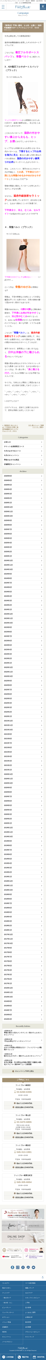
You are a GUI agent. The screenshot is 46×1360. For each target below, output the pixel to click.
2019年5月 (8, 859)
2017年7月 (8, 957)
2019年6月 (8, 854)
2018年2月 (8, 925)
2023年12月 (8, 614)
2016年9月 (8, 1001)
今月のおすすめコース (12, 451)
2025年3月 (8, 547)
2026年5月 (8, 485)
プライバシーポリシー (32, 1332)
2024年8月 (8, 578)
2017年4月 (8, 970)
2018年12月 (8, 881)
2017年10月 (8, 943)
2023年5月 (8, 645)
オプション (5, 1317)
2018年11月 (8, 885)
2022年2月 (8, 712)
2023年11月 (8, 618)
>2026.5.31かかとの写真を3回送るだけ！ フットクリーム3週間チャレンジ (22, 1047)
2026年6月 (8, 480)
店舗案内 (5, 1327)
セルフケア (28, 1293)
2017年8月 (8, 952)
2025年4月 (8, 543)
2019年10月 (8, 836)
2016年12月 (8, 988)
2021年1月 (8, 770)
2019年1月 (8, 877)
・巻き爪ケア (6, 1298)
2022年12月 (8, 667)
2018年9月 (8, 894)
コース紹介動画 (30, 1283)
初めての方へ (6, 1288)
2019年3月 (8, 868)
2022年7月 (8, 690)
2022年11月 (8, 672)
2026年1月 (8, 503)
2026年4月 (8, 489)
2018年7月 (8, 903)
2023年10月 (8, 623)
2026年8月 (8, 476)
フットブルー (23, 7)
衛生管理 (28, 1322)
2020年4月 (8, 810)
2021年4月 (8, 756)
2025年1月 (8, 556)
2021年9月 (8, 734)
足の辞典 (28, 1307)
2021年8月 (8, 738)
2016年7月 (8, 1010)
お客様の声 (28, 1317)
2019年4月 (8, 863)
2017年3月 (8, 974)
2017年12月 (8, 934)
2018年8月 (8, 899)
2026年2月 (8, 498)
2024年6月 (8, 587)
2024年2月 (8, 605)
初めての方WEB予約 (24, 1103)
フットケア (5, 1293)
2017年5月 (8, 966)
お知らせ (7, 442)
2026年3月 (8, 494)
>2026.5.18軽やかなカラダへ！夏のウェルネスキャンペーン (22, 1055)
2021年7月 (8, 743)
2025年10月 (8, 516)
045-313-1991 (24, 1152)
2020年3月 (8, 814)
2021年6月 (8, 747)
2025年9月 (8, 520)
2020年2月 (8, 819)
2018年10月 (8, 890)
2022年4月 (8, 703)
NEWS (4, 1332)
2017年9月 (8, 948)
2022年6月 (8, 694)
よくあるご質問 (30, 1312)
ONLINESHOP (43, 7)
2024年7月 (8, 583)
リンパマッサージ (8, 1312)
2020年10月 (8, 783)
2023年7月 (8, 636)
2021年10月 (8, 730)
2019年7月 (8, 850)
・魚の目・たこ (7, 1302)
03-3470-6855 (24, 1122)
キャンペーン (6, 1337)
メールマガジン (7, 1342)
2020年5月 (8, 805)
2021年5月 (8, 752)
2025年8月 (8, 525)
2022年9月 (8, 681)
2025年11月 (8, 511)
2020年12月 (8, 774)
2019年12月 (8, 828)
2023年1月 (8, 663)
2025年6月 (8, 534)
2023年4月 (8, 649)
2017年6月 (8, 961)
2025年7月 (8, 529)
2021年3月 (8, 761)
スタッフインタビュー (32, 1298)
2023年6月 (8, 641)
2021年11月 (8, 725)
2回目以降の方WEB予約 (24, 1107)
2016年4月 (8, 1019)
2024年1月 (8, 609)
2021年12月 (8, 721)
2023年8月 (8, 632)
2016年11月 (8, 992)
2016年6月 (8, 1015)
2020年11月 (8, 779)
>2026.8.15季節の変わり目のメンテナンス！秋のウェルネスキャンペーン (22, 1033)
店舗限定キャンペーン (12, 464)
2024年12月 (8, 560)
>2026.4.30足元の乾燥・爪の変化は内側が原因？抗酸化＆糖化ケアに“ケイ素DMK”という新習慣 (22, 1062)
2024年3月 (8, 600)
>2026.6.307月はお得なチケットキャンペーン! (17, 1040)
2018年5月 (8, 912)
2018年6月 (8, 908)
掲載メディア (29, 1288)
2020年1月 (8, 823)
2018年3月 (8, 921)
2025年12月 (8, 507)
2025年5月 (8, 538)
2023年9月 (8, 627)
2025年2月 (8, 552)
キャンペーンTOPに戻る (24, 1071)
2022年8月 (8, 685)
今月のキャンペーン (11, 455)
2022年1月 (8, 716)
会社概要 (28, 1327)
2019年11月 (8, 832)
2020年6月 (8, 801)
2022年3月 (8, 707)
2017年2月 (8, 979)
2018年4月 (8, 917)
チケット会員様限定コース (14, 446)
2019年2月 (8, 872)
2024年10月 (8, 569)
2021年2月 (8, 765)
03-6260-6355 (24, 1092)
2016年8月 (8, 1006)
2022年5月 (8, 698)
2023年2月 (8, 658)
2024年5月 (8, 592)
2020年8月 (8, 792)
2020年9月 (8, 787)
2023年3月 (8, 654)
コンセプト (5, 1283)
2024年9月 (8, 574)
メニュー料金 (6, 1322)
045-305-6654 (24, 1182)
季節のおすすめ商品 (11, 460)
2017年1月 (8, 983)
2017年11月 (8, 939)
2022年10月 (8, 676)
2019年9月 (8, 841)
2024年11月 (8, 565)
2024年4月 (8, 596)
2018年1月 (8, 930)
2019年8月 (8, 845)
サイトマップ (29, 1337)
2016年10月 (8, 997)
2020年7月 (8, 796)
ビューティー (6, 1307)
